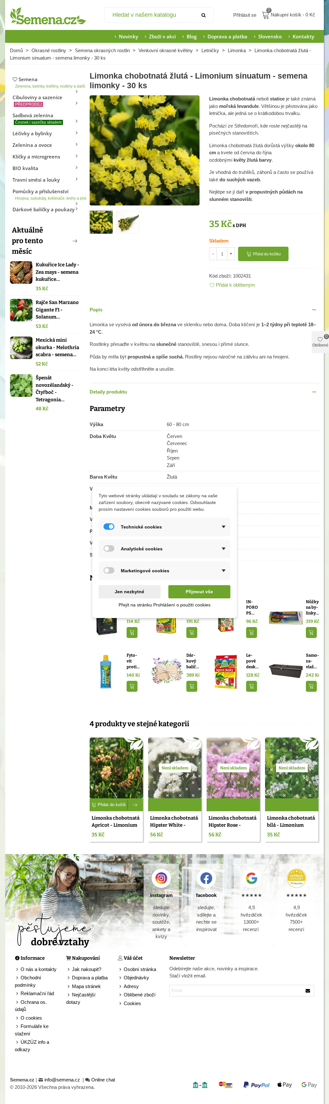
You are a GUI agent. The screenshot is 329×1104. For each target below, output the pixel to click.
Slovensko (270, 36)
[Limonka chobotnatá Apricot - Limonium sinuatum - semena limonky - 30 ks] (116, 768)
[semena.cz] (48, 15)
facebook (206, 895)
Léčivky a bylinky (32, 133)
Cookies (132, 1003)
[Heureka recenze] (296, 878)
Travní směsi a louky (36, 179)
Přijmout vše (199, 591)
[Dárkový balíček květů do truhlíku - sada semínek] (166, 671)
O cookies (31, 1018)
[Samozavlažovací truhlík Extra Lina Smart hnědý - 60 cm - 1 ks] (286, 671)
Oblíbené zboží (140, 994)
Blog (192, 36)
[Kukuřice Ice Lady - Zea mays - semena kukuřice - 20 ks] (21, 272)
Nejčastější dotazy (80, 998)
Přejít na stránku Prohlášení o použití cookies (164, 604)
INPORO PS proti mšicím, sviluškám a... (252, 607)
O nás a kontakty (39, 969)
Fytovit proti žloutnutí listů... (133, 661)
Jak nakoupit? (86, 969)
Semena (47, 82)
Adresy (131, 986)
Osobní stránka (140, 969)
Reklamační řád (37, 993)
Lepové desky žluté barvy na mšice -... (252, 661)
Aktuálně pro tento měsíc (27, 241)
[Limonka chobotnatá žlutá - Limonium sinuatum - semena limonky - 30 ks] (145, 150)
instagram (161, 895)
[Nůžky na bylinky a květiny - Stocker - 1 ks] (286, 617)
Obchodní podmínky (28, 981)
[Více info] (135, 805)
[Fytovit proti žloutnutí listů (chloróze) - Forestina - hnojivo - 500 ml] (106, 671)
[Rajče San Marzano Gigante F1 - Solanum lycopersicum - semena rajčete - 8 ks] (21, 310)
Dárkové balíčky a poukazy (44, 209)
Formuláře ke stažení (32, 1029)
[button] (64, 241)
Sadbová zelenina (37, 118)
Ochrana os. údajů (31, 1005)
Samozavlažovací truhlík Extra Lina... (312, 661)
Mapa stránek (86, 986)
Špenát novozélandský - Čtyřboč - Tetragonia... (55, 389)
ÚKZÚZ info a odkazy (32, 1045)
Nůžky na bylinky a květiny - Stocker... (312, 607)
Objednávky (136, 977)
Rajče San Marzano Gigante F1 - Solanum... (57, 310)
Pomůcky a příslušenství (46, 194)
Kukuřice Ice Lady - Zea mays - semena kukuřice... (57, 272)
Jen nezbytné (129, 591)
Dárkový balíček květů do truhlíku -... (192, 661)
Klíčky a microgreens (36, 156)
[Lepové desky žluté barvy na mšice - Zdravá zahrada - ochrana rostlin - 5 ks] (226, 671)
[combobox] (149, 15)
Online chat (103, 1079)
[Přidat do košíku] (132, 632)
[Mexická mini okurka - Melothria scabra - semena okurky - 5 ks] (21, 348)
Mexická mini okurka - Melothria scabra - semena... (57, 347)
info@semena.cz (62, 1079)
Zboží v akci (162, 36)
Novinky (128, 36)
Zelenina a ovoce (32, 145)
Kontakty (303, 36)
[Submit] (203, 15)
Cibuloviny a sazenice (37, 100)
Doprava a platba (227, 36)
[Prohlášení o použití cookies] (121, 1003)
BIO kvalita (25, 168)
